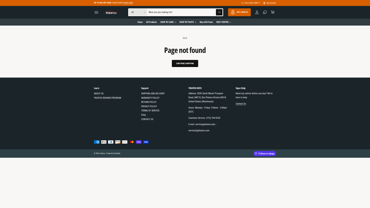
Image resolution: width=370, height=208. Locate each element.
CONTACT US (147, 119)
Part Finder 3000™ (252, 3)
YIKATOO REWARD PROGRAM (107, 97)
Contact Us (241, 103)
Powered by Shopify (113, 153)
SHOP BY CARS (167, 22)
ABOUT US (98, 93)
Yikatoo (102, 153)
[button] (96, 12)
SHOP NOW (128, 3)
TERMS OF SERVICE (150, 110)
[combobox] (185, 12)
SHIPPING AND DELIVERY (153, 93)
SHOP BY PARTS (187, 22)
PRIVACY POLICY (149, 106)
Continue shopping (185, 63)
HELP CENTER (222, 22)
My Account (271, 3)
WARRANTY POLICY (150, 97)
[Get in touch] (265, 12)
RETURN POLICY (148, 102)
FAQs (143, 115)
